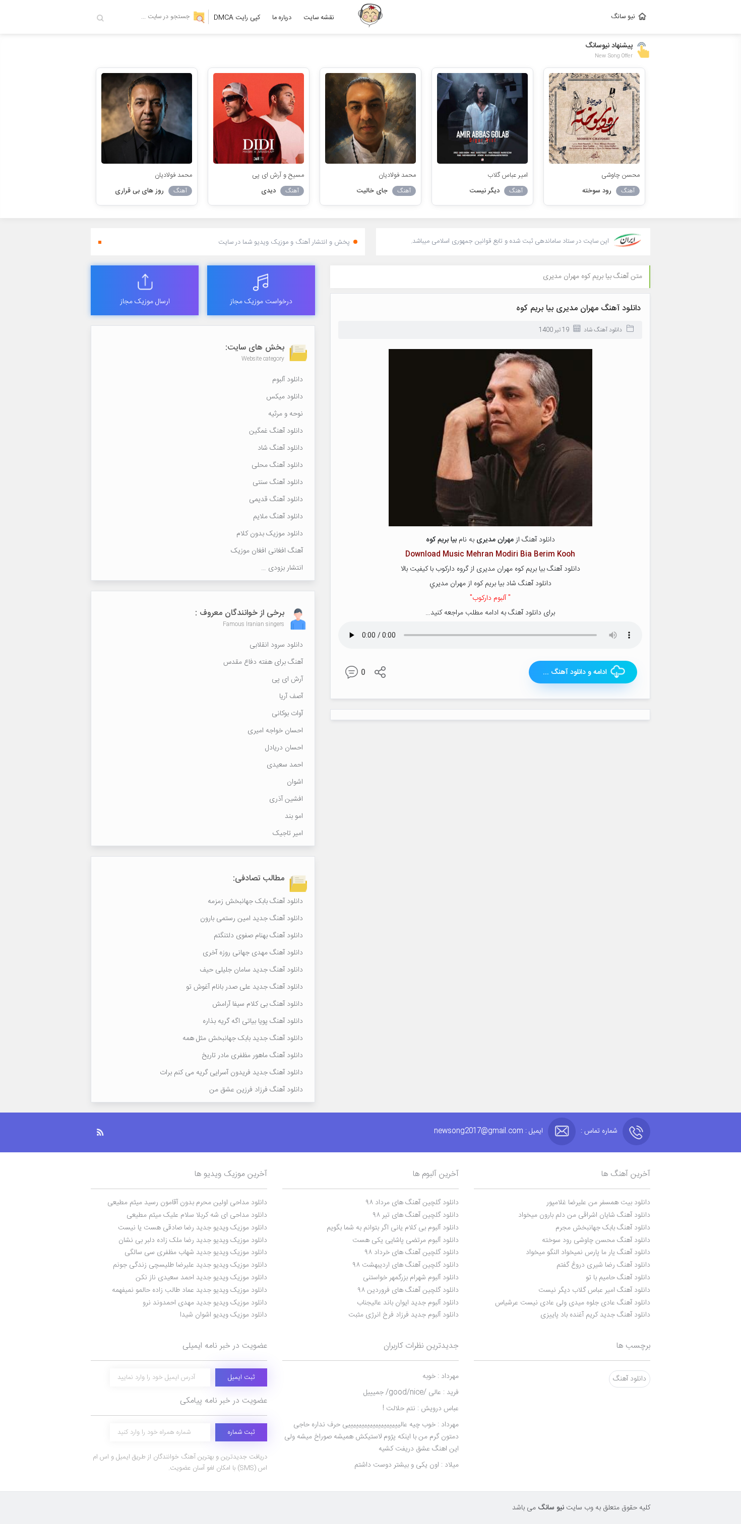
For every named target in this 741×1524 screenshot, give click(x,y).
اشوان (295, 782)
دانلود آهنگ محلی (277, 465)
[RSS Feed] (105, 1132)
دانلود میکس (284, 397)
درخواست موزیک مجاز (261, 302)
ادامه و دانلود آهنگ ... (575, 672)
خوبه (440, 1376)
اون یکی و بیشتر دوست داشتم (406, 1465)
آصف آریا (291, 696)
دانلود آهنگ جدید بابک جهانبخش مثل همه (242, 1038)
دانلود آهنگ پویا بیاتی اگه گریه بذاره (253, 1021)
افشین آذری (286, 799)
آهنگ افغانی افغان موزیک (267, 551)
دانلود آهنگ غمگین (276, 431)
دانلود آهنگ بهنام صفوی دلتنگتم (258, 936)
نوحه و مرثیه (285, 414)
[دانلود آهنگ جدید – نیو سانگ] (370, 17)
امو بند (294, 816)
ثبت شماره (241, 1432)
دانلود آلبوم (287, 380)
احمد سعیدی (285, 765)
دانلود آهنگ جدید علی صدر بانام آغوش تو (244, 987)
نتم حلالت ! (421, 1409)
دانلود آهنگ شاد (603, 330)
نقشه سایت (318, 17)
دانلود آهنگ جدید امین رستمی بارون (251, 919)
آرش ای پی (287, 679)
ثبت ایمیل (241, 1377)
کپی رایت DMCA (237, 17)
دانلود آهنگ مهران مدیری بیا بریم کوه (578, 308)
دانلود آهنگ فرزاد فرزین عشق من (256, 1090)
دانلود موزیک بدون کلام (269, 534)
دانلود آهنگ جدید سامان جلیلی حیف (251, 970)
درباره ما (281, 17)
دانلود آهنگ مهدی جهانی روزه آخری (253, 953)
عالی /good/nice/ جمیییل (411, 1393)
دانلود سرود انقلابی (276, 645)
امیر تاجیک (288, 833)
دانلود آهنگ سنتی (278, 482)
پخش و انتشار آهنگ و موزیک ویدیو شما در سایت (284, 242)
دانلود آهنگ (629, 1379)
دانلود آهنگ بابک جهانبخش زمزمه (255, 901)
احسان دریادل (284, 748)
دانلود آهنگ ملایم (278, 517)
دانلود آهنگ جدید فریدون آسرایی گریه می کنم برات (231, 1073)
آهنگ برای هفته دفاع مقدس (263, 662)
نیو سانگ (623, 16)
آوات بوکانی (287, 714)
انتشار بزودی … (282, 568)
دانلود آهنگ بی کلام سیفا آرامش (257, 1004)
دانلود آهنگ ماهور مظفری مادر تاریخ (252, 1056)
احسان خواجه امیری (275, 731)
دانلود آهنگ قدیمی (276, 500)
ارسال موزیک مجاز (145, 302)
